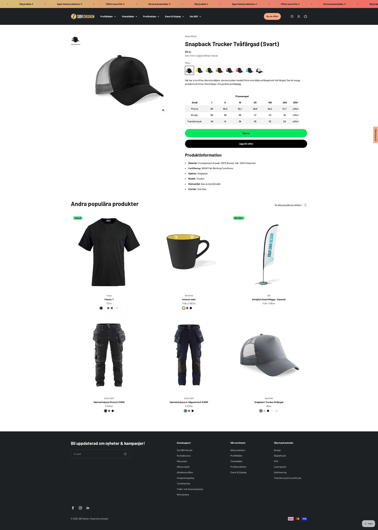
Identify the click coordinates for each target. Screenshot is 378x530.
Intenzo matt (188, 299)
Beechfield (190, 36)
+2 (116, 308)
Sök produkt (183, 466)
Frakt (199, 55)
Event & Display (173, 16)
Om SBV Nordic (184, 450)
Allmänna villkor (185, 472)
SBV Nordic (189, 295)
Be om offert (272, 16)
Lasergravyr (280, 466)
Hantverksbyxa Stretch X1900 (109, 402)
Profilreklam (149, 16)
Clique (109, 295)
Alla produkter (237, 450)
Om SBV (194, 16)
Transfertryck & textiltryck (287, 477)
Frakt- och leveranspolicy (190, 489)
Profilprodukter (238, 466)
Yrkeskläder (128, 16)
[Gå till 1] (75, 39)
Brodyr (277, 450)
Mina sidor (182, 461)
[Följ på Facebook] (73, 508)
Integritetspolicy (185, 477)
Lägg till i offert (246, 144)
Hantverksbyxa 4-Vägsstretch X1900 (189, 402)
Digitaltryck (280, 455)
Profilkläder (106, 16)
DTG (276, 461)
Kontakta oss (183, 455)
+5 (276, 411)
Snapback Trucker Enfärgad (268, 402)
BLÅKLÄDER (109, 398)
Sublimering (280, 472)
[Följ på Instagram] (80, 508)
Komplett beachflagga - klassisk (269, 299)
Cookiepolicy (183, 483)
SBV (269, 295)
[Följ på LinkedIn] (88, 508)
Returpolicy (183, 494)
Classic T (109, 299)
